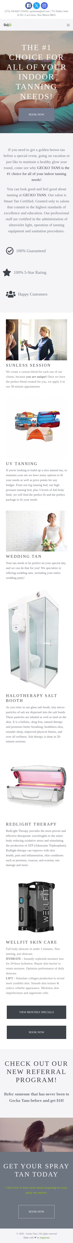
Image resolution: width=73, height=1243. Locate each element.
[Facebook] (28, 5)
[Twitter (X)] (36, 5)
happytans (45, 1237)
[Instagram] (44, 5)
